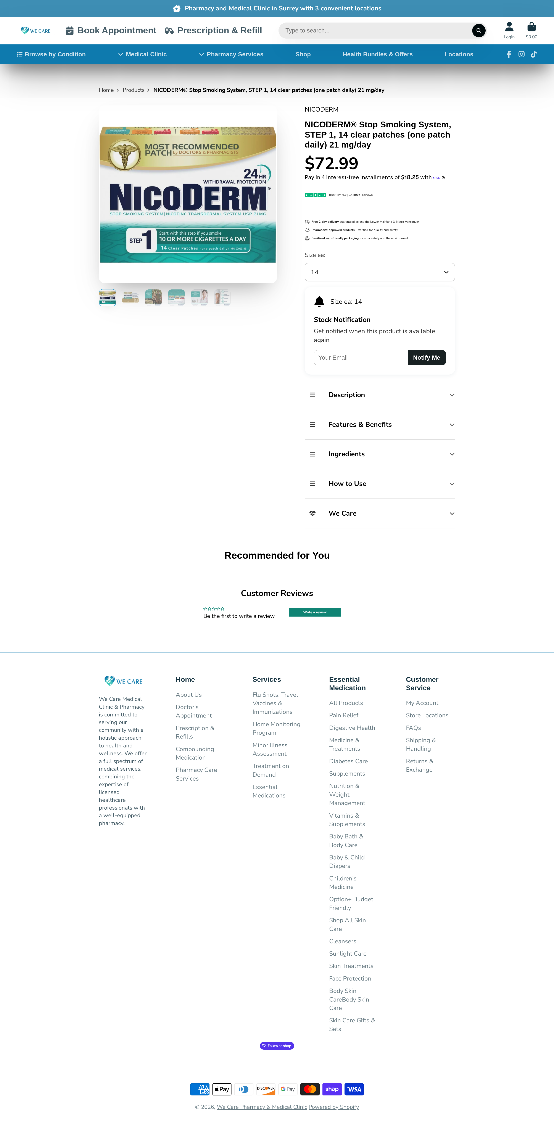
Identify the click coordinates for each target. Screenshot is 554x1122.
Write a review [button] (315, 612)
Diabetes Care (348, 761)
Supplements (347, 774)
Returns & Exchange (419, 765)
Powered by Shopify (334, 1107)
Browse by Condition (55, 54)
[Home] (36, 31)
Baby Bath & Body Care (346, 840)
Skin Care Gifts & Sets (352, 1024)
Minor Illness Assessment (270, 749)
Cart (531, 30)
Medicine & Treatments (344, 744)
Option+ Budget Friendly (351, 903)
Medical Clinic (146, 54)
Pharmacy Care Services (196, 774)
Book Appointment (116, 30)
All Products (346, 703)
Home (106, 90)
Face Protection (350, 978)
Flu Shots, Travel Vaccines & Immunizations (275, 703)
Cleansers (342, 941)
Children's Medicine (343, 882)
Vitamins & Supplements (347, 820)
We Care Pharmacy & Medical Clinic (262, 1107)
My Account (422, 703)
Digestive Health (352, 728)
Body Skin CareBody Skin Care (349, 999)
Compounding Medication (195, 753)
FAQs (413, 728)
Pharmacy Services (235, 54)
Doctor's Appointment (194, 711)
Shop (303, 54)
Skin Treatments (351, 966)
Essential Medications (269, 791)
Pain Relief (343, 715)
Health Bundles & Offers (378, 54)
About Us (189, 695)
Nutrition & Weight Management (347, 794)
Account (509, 30)
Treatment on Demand (271, 770)
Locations (459, 54)
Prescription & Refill (219, 30)
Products (134, 90)
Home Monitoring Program (277, 728)
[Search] (478, 30)
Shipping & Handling (421, 744)
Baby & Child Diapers (347, 861)
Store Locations (427, 715)
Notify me (426, 357)
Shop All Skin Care (347, 924)
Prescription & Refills (195, 732)
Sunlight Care (348, 954)
